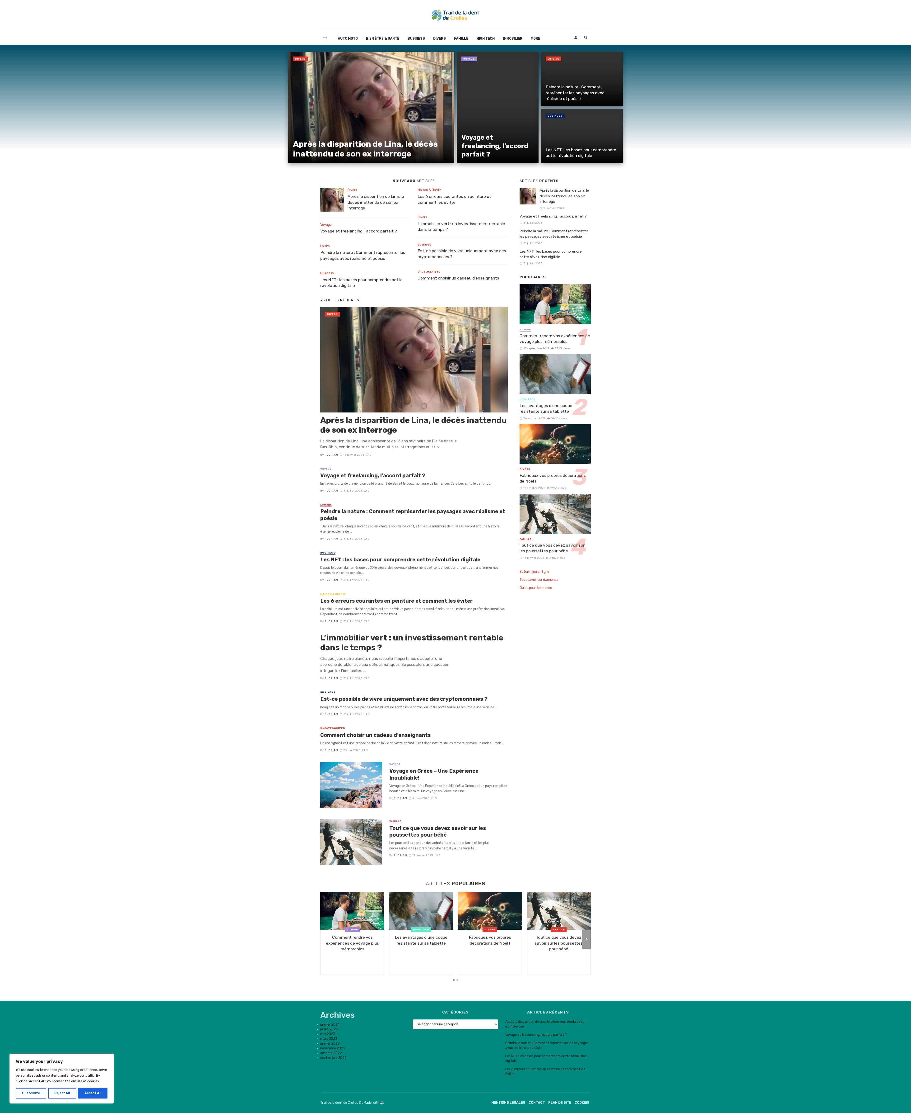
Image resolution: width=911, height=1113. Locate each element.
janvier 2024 (330, 1025)
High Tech (486, 39)
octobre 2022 (331, 1053)
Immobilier (512, 39)
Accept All (92, 1093)
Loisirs (553, 58)
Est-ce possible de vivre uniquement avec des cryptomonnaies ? (462, 253)
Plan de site (559, 1103)
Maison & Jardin (430, 190)
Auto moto (348, 39)
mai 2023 (327, 1034)
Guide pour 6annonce (536, 588)
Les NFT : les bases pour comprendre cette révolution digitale (581, 152)
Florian (331, 454)
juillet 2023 (329, 1029)
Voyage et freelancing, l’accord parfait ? (494, 145)
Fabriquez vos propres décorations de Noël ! (553, 478)
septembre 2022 (333, 1058)
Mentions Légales (508, 1103)
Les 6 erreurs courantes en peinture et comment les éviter (454, 199)
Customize (31, 1093)
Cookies (582, 1103)
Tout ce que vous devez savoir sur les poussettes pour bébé (437, 831)
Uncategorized (429, 272)
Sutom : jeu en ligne (534, 572)
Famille (461, 39)
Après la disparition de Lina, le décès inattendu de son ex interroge (365, 149)
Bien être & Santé (382, 39)
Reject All (62, 1093)
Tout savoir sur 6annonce (539, 580)
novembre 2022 (332, 1048)
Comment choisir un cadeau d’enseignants (458, 278)
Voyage (469, 58)
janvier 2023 (330, 1044)
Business (416, 39)
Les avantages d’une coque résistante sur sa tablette (546, 408)
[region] (61, 1079)
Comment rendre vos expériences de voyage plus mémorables (555, 338)
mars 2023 (328, 1039)
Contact (537, 1103)
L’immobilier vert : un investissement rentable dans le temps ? (461, 226)
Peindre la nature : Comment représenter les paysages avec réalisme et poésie (575, 93)
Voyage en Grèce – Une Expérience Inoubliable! (434, 774)
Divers (439, 39)
